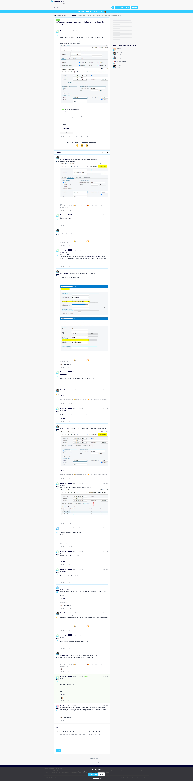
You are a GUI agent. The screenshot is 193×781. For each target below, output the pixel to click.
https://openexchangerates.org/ (92, 256)
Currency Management (66, 132)
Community (137, 2)
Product (127, 2)
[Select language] (116, 7)
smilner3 (119, 57)
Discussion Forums (65, 15)
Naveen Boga (63, 157)
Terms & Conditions (86, 762)
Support (119, 2)
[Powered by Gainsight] (96, 759)
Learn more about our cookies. (122, 771)
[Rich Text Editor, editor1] (82, 740)
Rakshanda (120, 48)
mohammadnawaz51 (122, 61)
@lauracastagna (66, 159)
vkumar (62, 527)
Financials (74, 15)
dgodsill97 (119, 65)
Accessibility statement (106, 762)
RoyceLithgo (63, 705)
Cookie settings (95, 762)
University (111, 2)
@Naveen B (66, 33)
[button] (124, 7)
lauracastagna (63, 30)
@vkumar (64, 571)
